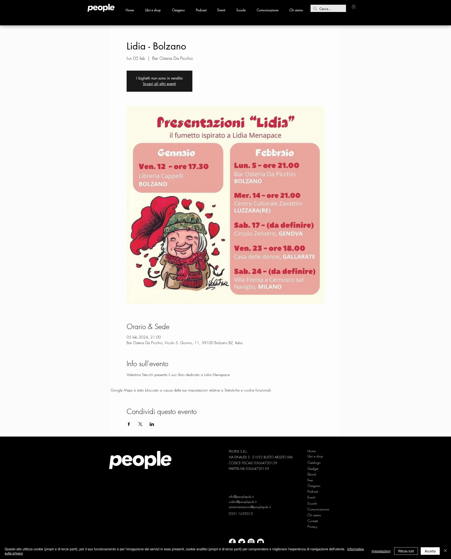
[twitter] (241, 542)
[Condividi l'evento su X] (140, 424)
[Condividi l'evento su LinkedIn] (152, 424)
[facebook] (232, 542)
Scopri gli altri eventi (159, 83)
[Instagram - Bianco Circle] (251, 542)
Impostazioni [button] (381, 551)
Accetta (430, 551)
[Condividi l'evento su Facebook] (129, 424)
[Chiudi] (445, 551)
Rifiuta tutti (406, 551)
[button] (353, 7)
